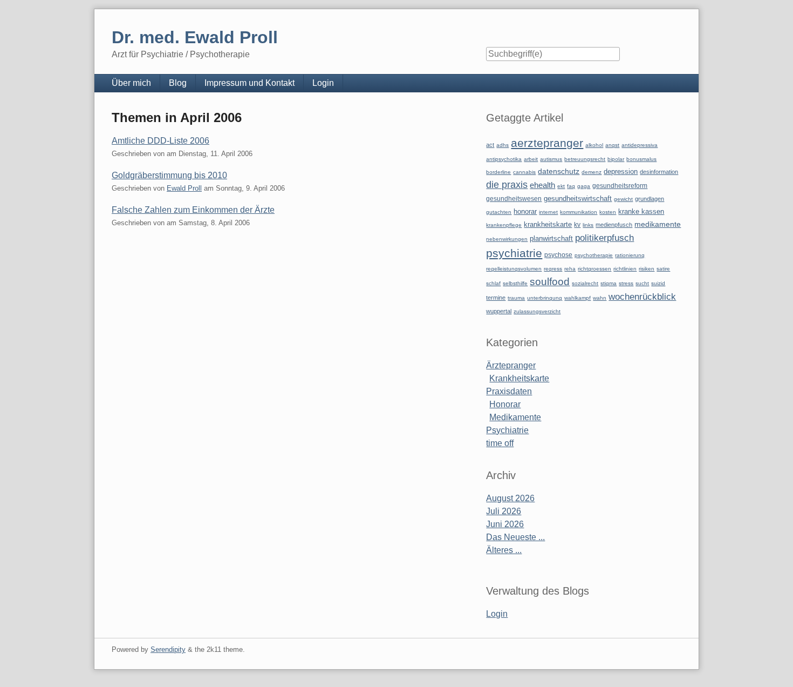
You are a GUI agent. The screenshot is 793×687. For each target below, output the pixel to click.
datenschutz (558, 171)
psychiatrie (514, 253)
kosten (607, 212)
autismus (551, 159)
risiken (646, 269)
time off (500, 443)
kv (577, 224)
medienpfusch (614, 224)
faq (571, 186)
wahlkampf (577, 298)
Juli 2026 (503, 511)
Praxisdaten (509, 391)
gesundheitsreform (619, 186)
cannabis (524, 172)
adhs (502, 145)
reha (570, 269)
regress (553, 269)
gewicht (623, 199)
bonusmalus (641, 159)
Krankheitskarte (519, 378)
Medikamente (515, 417)
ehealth (542, 185)
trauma (516, 298)
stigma (608, 283)
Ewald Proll (184, 188)
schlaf (493, 283)
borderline (498, 172)
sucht (642, 283)
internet (548, 212)
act (490, 145)
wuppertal (498, 311)
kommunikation (578, 212)
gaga (583, 186)
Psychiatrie (507, 430)
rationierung (630, 255)
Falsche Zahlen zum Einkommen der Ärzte (193, 209)
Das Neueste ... (515, 537)
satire (663, 269)
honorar (525, 211)
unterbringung (544, 298)
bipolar (615, 159)
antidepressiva (639, 145)
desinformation (659, 172)
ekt (561, 186)
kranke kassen (641, 211)
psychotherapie (594, 255)
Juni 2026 (505, 524)
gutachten (498, 212)
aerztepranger (547, 143)
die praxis (507, 184)
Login (323, 82)
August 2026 (510, 498)
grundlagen (649, 199)
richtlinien (625, 269)
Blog (178, 82)
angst (612, 145)
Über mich (131, 82)
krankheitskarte (548, 224)
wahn (599, 298)
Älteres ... (504, 550)
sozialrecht (585, 283)
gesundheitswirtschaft (578, 199)
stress (626, 283)
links (588, 225)
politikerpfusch (604, 237)
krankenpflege (504, 225)
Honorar (505, 404)
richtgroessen (594, 269)
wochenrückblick (642, 296)
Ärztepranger (511, 365)
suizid (658, 283)
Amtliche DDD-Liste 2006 (160, 140)
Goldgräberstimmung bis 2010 (169, 175)
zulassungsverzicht (537, 311)
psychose (558, 255)
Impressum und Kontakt (249, 82)
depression (621, 171)
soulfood (550, 281)
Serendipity (168, 649)
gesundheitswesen (514, 198)
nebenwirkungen (507, 239)
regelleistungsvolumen (514, 269)
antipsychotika (504, 159)
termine (495, 297)
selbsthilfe (515, 283)
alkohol (594, 145)
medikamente (657, 224)
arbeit (531, 159)
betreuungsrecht (584, 159)
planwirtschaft (551, 238)
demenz (591, 172)
